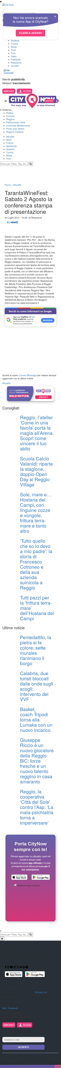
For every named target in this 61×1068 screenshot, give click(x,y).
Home (8, 184)
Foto (13, 53)
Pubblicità (15, 59)
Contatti (15, 65)
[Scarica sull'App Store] (19, 877)
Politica (9, 112)
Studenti (15, 40)
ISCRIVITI (23, 1047)
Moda (14, 46)
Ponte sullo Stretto (15, 128)
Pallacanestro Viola (15, 122)
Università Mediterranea (18, 125)
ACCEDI (27, 91)
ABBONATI (8, 91)
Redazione (16, 62)
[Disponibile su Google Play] (41, 877)
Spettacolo (11, 146)
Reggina (10, 119)
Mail (4, 1008)
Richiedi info (41, 992)
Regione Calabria (14, 131)
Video (14, 56)
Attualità (10, 136)
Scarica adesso (30, 33)
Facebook (13, 1008)
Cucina (14, 43)
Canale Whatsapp (28, 375)
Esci (58, 1066)
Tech (13, 50)
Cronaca (10, 116)
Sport (9, 139)
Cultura (9, 142)
